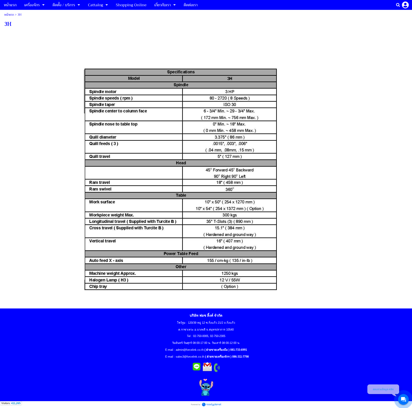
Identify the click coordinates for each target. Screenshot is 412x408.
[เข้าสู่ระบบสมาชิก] (405, 5)
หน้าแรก (9, 14)
